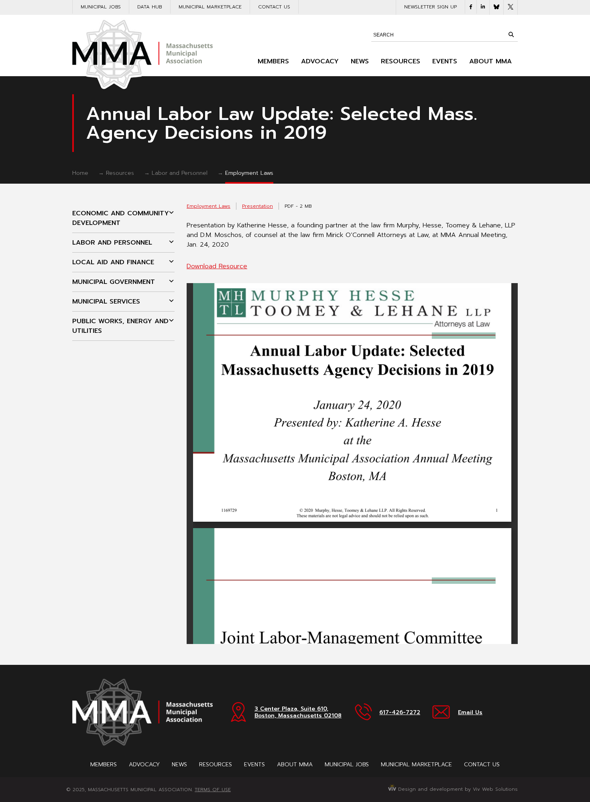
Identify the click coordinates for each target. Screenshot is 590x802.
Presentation (257, 206)
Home (80, 173)
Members (273, 61)
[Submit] (511, 34)
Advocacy (320, 61)
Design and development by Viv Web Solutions (457, 789)
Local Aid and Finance (113, 262)
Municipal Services (106, 301)
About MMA (490, 61)
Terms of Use (213, 789)
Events (444, 61)
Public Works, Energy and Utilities (120, 326)
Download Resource (217, 266)
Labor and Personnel (180, 173)
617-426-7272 (399, 712)
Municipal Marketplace (210, 6)
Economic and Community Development (120, 218)
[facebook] (470, 7)
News (360, 61)
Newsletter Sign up (430, 6)
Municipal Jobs (101, 6)
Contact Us (274, 6)
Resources (400, 61)
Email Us (470, 712)
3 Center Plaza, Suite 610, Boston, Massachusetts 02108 (298, 712)
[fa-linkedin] (483, 7)
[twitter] (510, 7)
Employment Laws (249, 173)
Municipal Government (113, 282)
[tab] (123, 218)
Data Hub (149, 6)
